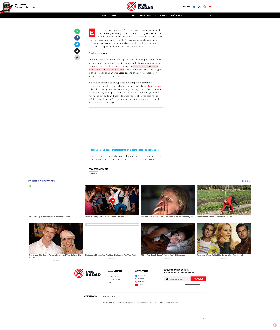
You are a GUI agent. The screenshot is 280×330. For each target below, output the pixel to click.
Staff (110, 282)
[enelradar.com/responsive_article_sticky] (203, 318)
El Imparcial (104, 296)
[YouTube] (210, 6)
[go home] (140, 6)
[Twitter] (199, 6)
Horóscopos (176, 15)
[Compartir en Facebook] (77, 38)
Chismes (115, 15)
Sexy (124, 15)
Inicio (104, 15)
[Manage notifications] (275, 325)
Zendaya (93, 174)
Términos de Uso (114, 279)
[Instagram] (204, 6)
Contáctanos (113, 276)
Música (163, 15)
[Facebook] (194, 6)
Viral (132, 15)
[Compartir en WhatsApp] (77, 31)
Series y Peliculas (147, 15)
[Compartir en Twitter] (77, 44)
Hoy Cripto (116, 296)
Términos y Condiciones (192, 284)
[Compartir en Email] (77, 51)
